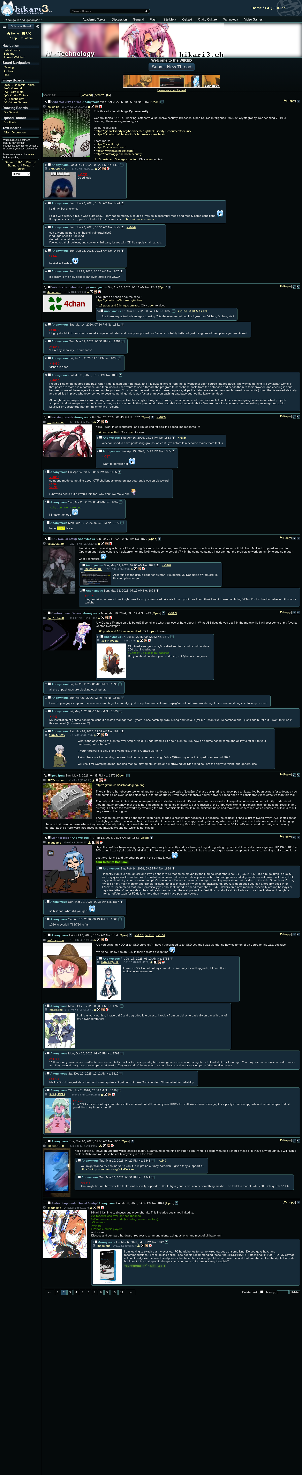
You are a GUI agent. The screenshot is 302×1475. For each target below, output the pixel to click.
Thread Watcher (14, 57)
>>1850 (54, 329)
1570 (166, 636)
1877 (152, 565)
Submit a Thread (21, 26)
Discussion (119, 19)
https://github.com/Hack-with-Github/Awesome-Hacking (131, 134)
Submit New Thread (171, 66)
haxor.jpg (53, 106)
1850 (168, 311)
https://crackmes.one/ (140, 219)
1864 (114, 919)
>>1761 (139, 935)
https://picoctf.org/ (107, 144)
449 (148, 613)
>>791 (53, 487)
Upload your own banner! (171, 90)
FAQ (268, 8)
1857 (116, 901)
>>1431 (83, 174)
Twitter (27, 165)
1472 (116, 164)
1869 (114, 711)
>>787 (106, 456)
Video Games (253, 19)
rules (31, 154)
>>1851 (182, 311)
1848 (147, 1160)
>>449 (53, 716)
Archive (8, 71)
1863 (167, 437)
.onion (21, 168)
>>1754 (54, 1058)
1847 (116, 1141)
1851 (116, 324)
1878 (152, 590)
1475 (116, 227)
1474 (116, 203)
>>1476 (131, 227)
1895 (114, 358)
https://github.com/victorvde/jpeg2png (120, 785)
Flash (153, 19)
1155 (146, 101)
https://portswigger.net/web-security (119, 154)
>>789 (53, 483)
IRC (19, 162)
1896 (115, 375)
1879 (116, 522)
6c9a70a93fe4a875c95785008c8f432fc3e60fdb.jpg (57, 543)
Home (256, 8)
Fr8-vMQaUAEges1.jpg (111, 962)
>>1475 (54, 256)
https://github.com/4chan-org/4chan (119, 300)
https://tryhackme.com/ (110, 147)
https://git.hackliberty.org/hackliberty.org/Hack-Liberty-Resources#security (143, 131)
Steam (9, 162)
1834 (167, 868)
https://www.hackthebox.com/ (115, 150)
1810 (115, 1073)
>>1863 (54, 477)
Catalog (9, 67)
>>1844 (54, 346)
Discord (31, 162)
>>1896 (203, 311)
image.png (54, 842)
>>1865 (161, 417)
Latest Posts (12, 50)
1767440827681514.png (59, 735)
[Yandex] (101, 107)
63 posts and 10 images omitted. (120, 631)
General (138, 19)
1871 (116, 731)
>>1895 (193, 311)
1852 (117, 341)
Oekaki (187, 19)
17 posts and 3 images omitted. (119, 305)
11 (121, 1292)
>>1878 (166, 565)
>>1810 (149, 935)
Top (14, 38)
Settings (9, 53)
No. (140, 101)
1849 (147, 1177)
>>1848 (85, 1182)
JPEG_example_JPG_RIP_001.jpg (57, 780)
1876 (144, 538)
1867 (115, 502)
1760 (116, 1006)
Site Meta (169, 19)
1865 (167, 451)
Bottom (28, 38)
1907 (115, 271)
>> (130, 1292)
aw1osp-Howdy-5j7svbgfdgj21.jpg (57, 940)
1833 (135, 837)
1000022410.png (94, 569)
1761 (116, 1053)
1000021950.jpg (57, 1146)
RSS (6, 74)
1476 (116, 250)
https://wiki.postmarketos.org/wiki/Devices (107, 1169)
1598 (114, 684)
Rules (280, 8)
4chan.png (54, 292)
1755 (166, 958)
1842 (160, 1242)
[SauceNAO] (92, 107)
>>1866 (182, 437)
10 (114, 1292)
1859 (113, 1090)
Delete (295, 1292)
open (149, 159)
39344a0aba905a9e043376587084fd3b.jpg (111, 640)
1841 (161, 1203)
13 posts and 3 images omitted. (118, 159)
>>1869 (172, 613)
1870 (112, 775)
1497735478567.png (57, 618)
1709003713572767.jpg (59, 168)
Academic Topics (94, 19)
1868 (116, 697)
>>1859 (160, 935)
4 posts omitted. (109, 432)
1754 (114, 935)
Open (155, 101)
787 (137, 417)
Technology (230, 19)
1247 (154, 287)
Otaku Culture (207, 19)
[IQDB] (96, 107)
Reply (291, 100)
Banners (13, 165)
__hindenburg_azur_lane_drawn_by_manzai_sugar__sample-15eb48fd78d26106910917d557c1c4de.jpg (57, 422)
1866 (113, 472)
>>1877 (90, 596)
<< (49, 1292)
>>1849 (161, 1160)
